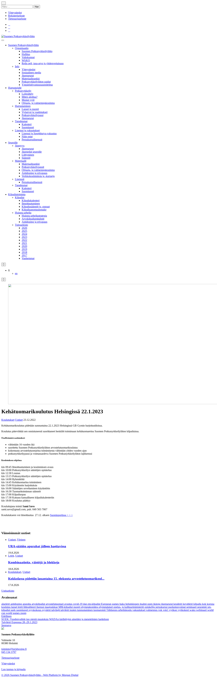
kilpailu (197, 604)
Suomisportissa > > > (61, 515)
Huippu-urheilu (23, 212)
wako (193, 610)
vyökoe (173, 610)
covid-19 (78, 604)
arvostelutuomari (55, 604)
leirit (20, 607)
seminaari (191, 607)
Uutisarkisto (7, 590)
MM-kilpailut (65, 607)
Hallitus (26, 54)
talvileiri (65, 610)
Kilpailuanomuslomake (34, 209)
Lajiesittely (27, 93)
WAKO (26, 60)
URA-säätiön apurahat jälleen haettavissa (37, 546)
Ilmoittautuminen (31, 203)
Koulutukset (7, 419)
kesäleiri (178, 604)
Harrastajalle (15, 87)
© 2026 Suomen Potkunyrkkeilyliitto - (22, 675)
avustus (68, 604)
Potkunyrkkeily (23, 90)
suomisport (22, 610)
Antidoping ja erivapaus (34, 173)
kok (204, 604)
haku (122, 604)
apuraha (27, 604)
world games (13, 613)
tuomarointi (99, 610)
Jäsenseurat (28, 75)
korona (210, 604)
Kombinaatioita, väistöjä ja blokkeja (33, 562)
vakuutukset (139, 610)
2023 (24, 237)
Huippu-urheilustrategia (34, 215)
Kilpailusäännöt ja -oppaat (36, 206)
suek (13, 610)
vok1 (166, 610)
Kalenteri (27, 124)
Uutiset (19, 419)
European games (110, 604)
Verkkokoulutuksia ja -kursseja (38, 176)
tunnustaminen (85, 610)
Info (17, 66)
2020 (24, 246)
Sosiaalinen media (31, 72)
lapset (14, 607)
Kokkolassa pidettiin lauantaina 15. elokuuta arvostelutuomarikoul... (56, 578)
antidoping (17, 604)
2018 (24, 252)
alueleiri (6, 604)
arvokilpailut (39, 604)
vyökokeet (184, 610)
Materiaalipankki (31, 78)
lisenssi (40, 607)
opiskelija (150, 607)
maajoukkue (51, 607)
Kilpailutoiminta (16, 194)
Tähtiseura (112, 610)
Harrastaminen (23, 106)
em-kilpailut (94, 604)
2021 (24, 243)
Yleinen (21, 539)
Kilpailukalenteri (31, 200)
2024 (24, 234)
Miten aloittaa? (29, 96)
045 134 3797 (8, 652)
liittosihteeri (29, 607)
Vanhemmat (28, 258)
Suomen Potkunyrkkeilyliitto (23, 45)
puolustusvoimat (177, 607)
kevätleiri (188, 604)
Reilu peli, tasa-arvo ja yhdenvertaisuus (43, 63)
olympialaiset (106, 607)
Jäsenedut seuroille (32, 151)
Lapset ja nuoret (30, 109)
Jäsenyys (19, 145)
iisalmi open (146, 604)
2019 (24, 249)
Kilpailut (19, 197)
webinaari (201, 610)
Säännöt (26, 157)
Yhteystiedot (15, 12)
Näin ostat (27, 136)
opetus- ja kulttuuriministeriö (129, 607)
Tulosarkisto (21, 224)
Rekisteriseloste (16, 15)
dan (85, 604)
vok (160, 610)
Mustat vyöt (28, 100)
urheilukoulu (125, 610)
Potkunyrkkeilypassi (32, 115)
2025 (24, 230)
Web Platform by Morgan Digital (60, 675)
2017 (24, 255)
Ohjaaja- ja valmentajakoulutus (38, 103)
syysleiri (46, 610)
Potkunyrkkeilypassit (33, 167)
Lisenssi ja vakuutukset (27, 130)
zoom (23, 613)
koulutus (6, 607)
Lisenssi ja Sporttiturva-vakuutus (39, 133)
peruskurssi (161, 607)
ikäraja (157, 604)
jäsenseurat (167, 604)
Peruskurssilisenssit (32, 139)
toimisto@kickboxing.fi (14, 649)
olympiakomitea (90, 607)
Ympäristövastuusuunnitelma (37, 84)
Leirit (11, 555)
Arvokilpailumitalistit (33, 218)
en (16, 273)
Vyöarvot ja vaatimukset (34, 112)
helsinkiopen (132, 604)
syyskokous (35, 610)
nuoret (77, 607)
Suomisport (28, 127)
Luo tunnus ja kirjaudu (13, 669)
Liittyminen (28, 154)
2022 (24, 240)
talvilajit (56, 610)
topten (73, 610)
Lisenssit (19, 179)
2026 (24, 227)
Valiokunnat (28, 57)
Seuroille (13, 142)
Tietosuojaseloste (17, 18)
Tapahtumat (21, 121)
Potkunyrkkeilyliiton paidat (36, 81)
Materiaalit (20, 160)
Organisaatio (21, 48)
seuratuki (202, 607)
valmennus (152, 610)
